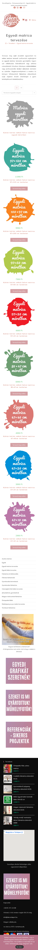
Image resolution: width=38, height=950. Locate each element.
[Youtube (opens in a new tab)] (20, 8)
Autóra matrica (7, 559)
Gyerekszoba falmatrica (9, 585)
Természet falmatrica (8, 608)
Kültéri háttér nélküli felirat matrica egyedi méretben (19, 134)
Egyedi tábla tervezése (9, 570)
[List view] (21, 87)
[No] (35, 942)
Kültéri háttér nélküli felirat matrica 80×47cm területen (19, 386)
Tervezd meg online (19, 189)
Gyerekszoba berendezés (10, 581)
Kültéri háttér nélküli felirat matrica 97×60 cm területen (19, 284)
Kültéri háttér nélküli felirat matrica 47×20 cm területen (19, 489)
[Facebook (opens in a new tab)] (14, 8)
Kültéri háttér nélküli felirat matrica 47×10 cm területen (19, 540)
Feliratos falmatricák (8, 577)
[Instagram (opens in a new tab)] (17, 8)
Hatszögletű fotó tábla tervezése (12, 589)
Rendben (19, 947)
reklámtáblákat (31, 66)
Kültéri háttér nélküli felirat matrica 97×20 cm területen (19, 335)
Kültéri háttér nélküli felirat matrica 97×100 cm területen (19, 232)
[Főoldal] (6, 43)
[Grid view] (16, 87)
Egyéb (4, 562)
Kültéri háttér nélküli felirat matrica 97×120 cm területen (19, 181)
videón (32, 649)
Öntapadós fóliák (7, 600)
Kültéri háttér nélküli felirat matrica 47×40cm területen (19, 437)
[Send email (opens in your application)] (23, 8)
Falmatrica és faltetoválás (10, 574)
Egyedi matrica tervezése (25, 43)
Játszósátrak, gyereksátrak (10, 593)
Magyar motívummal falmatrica (12, 596)
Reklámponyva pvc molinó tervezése (13, 604)
